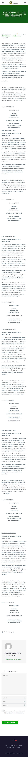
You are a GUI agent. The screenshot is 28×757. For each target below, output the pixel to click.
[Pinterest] (6, 632)
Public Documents (16, 36)
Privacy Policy (10, 747)
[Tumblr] (9, 632)
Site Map (19, 747)
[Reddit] (13, 632)
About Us (13, 745)
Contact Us (20, 745)
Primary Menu (25, 2)
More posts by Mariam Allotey (13, 659)
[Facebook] (2, 632)
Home (6, 745)
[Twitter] (4, 632)
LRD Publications (6, 36)
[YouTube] (16, 740)
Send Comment (9, 722)
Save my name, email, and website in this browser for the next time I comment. (14, 712)
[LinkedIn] (11, 632)
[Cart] (3, 2)
